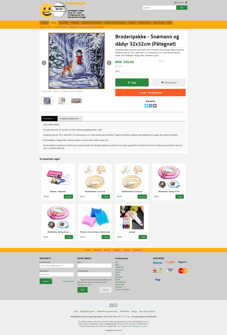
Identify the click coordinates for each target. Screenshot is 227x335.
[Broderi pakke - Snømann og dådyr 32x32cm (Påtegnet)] (76, 60)
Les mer (105, 290)
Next (111, 62)
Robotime (118, 287)
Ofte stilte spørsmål (147, 311)
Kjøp (133, 82)
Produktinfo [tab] (48, 118)
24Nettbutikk (118, 330)
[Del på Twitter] (146, 106)
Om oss (107, 250)
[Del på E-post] (155, 106)
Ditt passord (44, 271)
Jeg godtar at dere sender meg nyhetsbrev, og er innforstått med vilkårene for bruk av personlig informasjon (94, 282)
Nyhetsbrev (124, 311)
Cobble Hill (119, 267)
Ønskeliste (170, 82)
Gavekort (116, 250)
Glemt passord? (68, 281)
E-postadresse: (83, 271)
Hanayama (119, 269)
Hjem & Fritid (159, 22)
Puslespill (75, 22)
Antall (117, 71)
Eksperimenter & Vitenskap (115, 22)
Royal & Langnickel (122, 289)
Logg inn (126, 250)
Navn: (79, 262)
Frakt (76, 311)
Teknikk (132, 22)
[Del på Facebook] (150, 106)
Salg (169, 22)
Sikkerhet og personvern (107, 311)
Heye (117, 274)
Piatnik (117, 279)
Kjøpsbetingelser (88, 311)
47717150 (125, 316)
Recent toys (119, 284)
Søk (181, 7)
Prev (46, 62)
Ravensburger (120, 282)
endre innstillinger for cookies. (137, 326)
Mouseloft (119, 277)
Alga (117, 264)
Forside (44, 22)
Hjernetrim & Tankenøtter (91, 22)
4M (116, 262)
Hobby (53, 22)
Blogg (134, 311)
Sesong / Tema (144, 22)
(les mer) (88, 285)
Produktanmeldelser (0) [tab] (69, 118)
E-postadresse (45, 262)
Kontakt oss (137, 250)
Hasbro (118, 272)
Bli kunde (97, 250)
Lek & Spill (64, 22)
